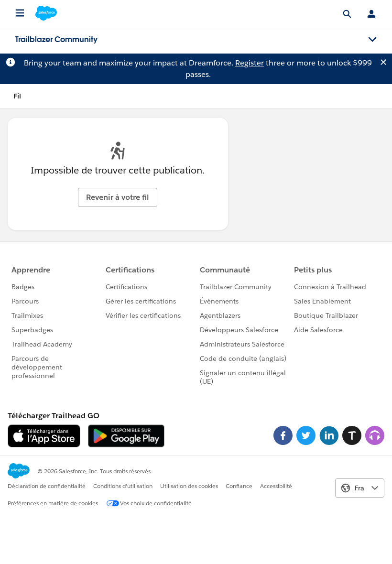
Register (249, 63)
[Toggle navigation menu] (372, 39)
